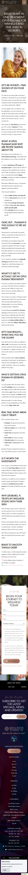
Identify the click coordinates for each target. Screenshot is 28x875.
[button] (24, 2)
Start (4, 870)
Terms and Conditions (16, 666)
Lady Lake (8, 687)
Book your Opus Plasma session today (13, 565)
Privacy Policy (6, 666)
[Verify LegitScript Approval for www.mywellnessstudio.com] (14, 741)
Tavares (20, 687)
